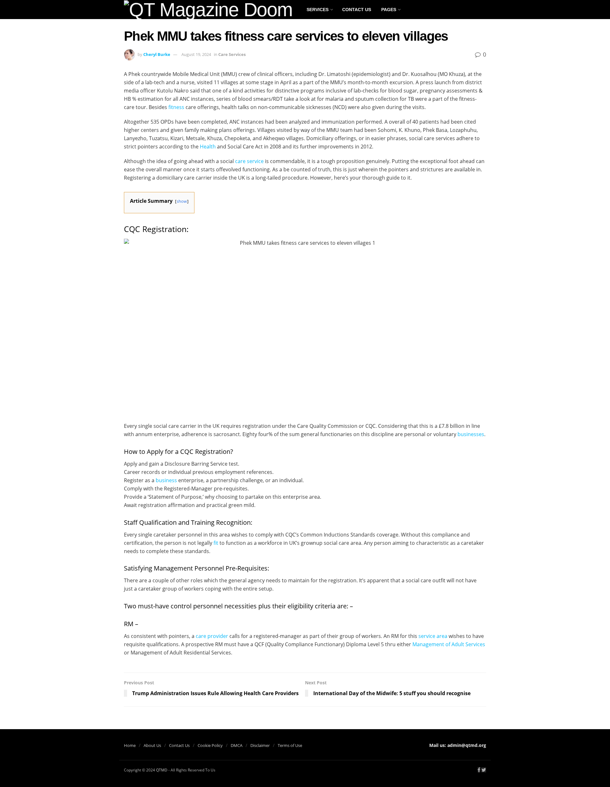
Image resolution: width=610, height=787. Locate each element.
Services (318, 9)
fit (216, 542)
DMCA (236, 745)
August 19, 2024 (196, 54)
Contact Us (356, 9)
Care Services (232, 54)
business (166, 480)
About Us (152, 745)
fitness (176, 107)
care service (249, 161)
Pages (388, 9)
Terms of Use (290, 745)
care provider (212, 636)
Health (208, 146)
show (182, 201)
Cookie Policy (210, 745)
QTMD (161, 770)
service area (432, 636)
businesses (471, 434)
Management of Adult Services (448, 644)
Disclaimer (260, 745)
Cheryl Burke (156, 54)
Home (130, 745)
